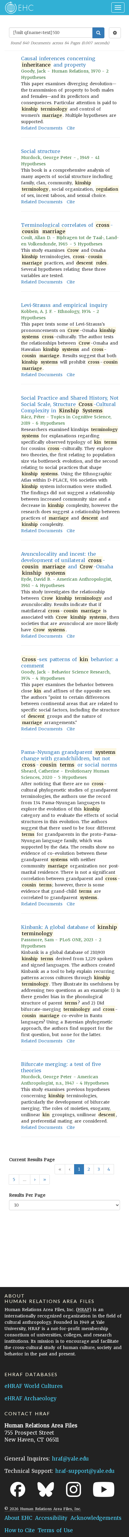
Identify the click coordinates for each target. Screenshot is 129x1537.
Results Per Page (27, 1195)
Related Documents (41, 128)
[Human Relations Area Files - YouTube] (104, 1489)
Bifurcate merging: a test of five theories (61, 1067)
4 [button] (108, 1169)
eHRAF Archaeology (30, 1398)
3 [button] (99, 1169)
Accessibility (51, 1518)
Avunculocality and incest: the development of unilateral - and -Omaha (67, 563)
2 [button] (89, 1169)
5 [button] (14, 1179)
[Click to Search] (98, 32)
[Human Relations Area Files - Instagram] (73, 1489)
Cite (71, 128)
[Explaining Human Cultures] (17, 7)
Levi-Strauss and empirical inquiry (64, 305)
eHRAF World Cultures (33, 1386)
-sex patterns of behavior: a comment (69, 662)
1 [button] (79, 1169)
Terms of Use (55, 1530)
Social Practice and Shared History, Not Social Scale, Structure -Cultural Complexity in (69, 404)
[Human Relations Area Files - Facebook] (18, 1489)
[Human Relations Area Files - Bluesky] (46, 1489)
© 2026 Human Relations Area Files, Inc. (42, 1509)
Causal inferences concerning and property (58, 61)
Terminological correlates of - (67, 228)
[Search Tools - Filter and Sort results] (115, 32)
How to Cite (19, 1530)
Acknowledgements (96, 1518)
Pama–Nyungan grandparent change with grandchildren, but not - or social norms (69, 758)
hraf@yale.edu (70, 1458)
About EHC (18, 1518)
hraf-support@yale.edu (85, 1471)
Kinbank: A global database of (69, 930)
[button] (35, 1179)
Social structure (40, 151)
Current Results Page (32, 1159)
